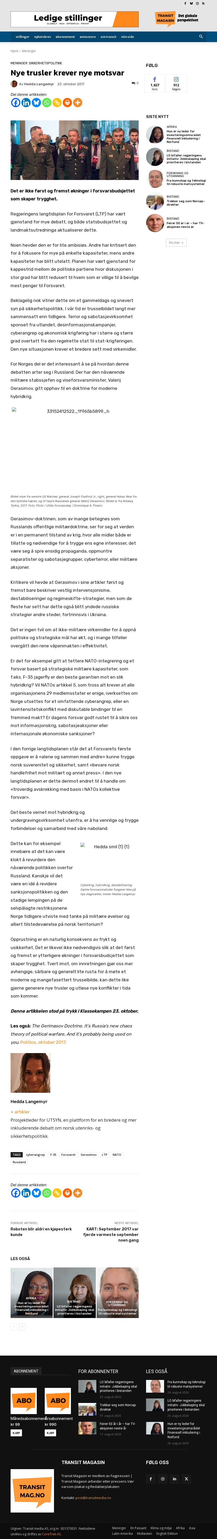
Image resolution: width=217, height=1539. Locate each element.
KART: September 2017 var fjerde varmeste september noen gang (111, 1235)
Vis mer (174, 242)
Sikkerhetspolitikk (45, 63)
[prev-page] (14, 1326)
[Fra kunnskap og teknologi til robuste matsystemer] (118, 1292)
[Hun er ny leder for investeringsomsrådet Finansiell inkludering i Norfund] (32, 1292)
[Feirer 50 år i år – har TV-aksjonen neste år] (155, 223)
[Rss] (203, 4)
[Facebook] (185, 4)
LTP (104, 1155)
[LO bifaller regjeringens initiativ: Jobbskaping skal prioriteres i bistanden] (74, 1292)
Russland (19, 1162)
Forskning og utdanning (117, 1304)
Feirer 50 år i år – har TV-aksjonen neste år (185, 225)
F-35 (53, 1155)
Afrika (31, 1298)
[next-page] (22, 1326)
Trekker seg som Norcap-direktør (186, 203)
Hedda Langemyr (29, 1101)
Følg (176, 78)
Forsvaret (68, 1155)
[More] (77, 102)
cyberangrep (35, 1155)
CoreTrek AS (51, 1534)
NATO (117, 1155)
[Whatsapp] (46, 102)
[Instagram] (197, 4)
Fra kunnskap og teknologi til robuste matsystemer (117, 1311)
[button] (201, 36)
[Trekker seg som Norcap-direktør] (155, 201)
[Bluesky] (191, 4)
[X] (186, 1479)
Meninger (29, 51)
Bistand (73, 1301)
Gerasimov (89, 1155)
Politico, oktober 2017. (43, 1042)
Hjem (15, 51)
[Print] (67, 102)
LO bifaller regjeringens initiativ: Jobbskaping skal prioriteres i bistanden (74, 1310)
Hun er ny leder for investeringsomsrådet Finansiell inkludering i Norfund (32, 1308)
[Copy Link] (57, 102)
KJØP (16, 1432)
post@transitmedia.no (93, 1497)
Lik (155, 78)
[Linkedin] (26, 102)
